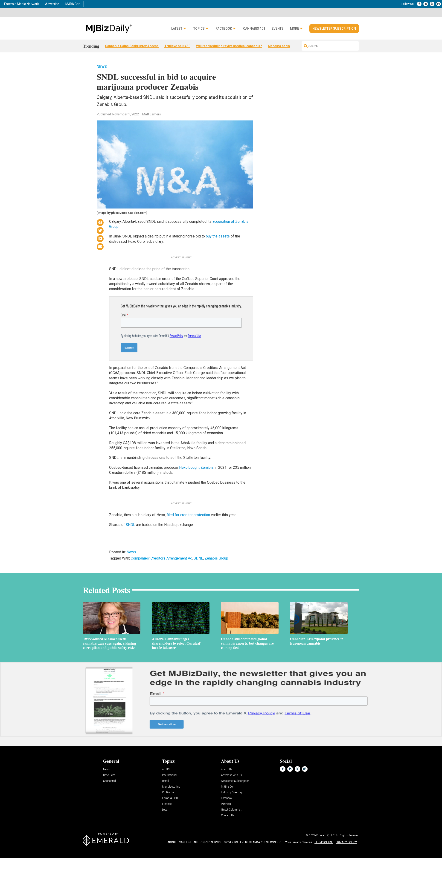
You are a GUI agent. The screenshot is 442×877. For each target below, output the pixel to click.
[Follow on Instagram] (438, 4)
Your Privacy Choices (298, 842)
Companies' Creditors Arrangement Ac (161, 558)
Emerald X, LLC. (325, 835)
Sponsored (109, 781)
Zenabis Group (216, 558)
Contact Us (227, 815)
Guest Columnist (231, 809)
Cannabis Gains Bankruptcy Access (132, 46)
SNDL (130, 525)
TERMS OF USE (323, 842)
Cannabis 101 (254, 28)
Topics (199, 28)
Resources (109, 775)
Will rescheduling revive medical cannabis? (229, 46)
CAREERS (185, 842)
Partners (226, 804)
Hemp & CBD (170, 798)
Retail (165, 781)
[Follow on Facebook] (419, 4)
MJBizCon (72, 4)
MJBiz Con (227, 786)
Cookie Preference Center (47, 859)
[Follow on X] (432, 4)
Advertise (52, 4)
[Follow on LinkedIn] (425, 4)
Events (278, 28)
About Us (226, 769)
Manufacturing (171, 786)
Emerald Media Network (21, 4)
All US (165, 769)
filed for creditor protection (188, 515)
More (294, 28)
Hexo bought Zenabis (196, 467)
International (169, 775)
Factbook (224, 28)
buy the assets (218, 236)
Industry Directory (231, 792)
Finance (167, 804)
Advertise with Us (231, 775)
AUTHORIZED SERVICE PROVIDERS (215, 842)
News (102, 66)
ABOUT (172, 842)
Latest (176, 28)
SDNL (198, 558)
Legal (165, 809)
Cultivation (168, 792)
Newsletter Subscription (334, 28)
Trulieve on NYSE (177, 46)
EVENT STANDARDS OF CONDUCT (261, 842)
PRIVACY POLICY (346, 842)
